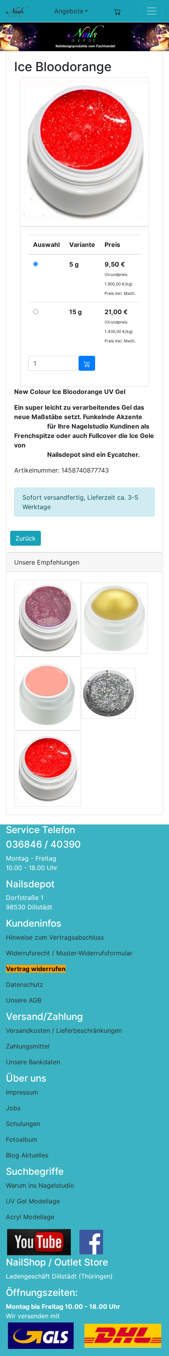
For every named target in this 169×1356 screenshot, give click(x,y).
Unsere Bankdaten (33, 1062)
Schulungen (23, 1124)
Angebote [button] (68, 11)
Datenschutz (24, 984)
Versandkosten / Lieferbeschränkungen (64, 1030)
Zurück (25, 538)
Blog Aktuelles (27, 1155)
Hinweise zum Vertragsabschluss (55, 937)
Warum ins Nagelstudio (40, 1185)
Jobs (13, 1108)
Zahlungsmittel (28, 1046)
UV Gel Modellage (33, 1201)
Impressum (22, 1092)
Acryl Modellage (30, 1217)
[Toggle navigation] (152, 11)
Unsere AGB (23, 1000)
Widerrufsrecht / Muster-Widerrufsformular (69, 953)
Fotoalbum (21, 1139)
